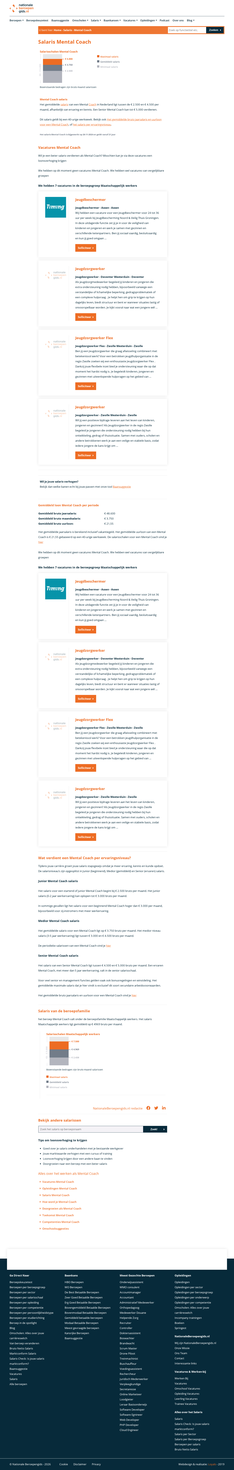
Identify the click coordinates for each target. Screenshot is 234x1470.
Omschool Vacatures (187, 1388)
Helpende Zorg (129, 1318)
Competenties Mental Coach (60, 1222)
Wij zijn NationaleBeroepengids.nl (195, 1343)
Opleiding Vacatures (187, 1393)
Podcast (164, 20)
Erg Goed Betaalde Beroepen (83, 1302)
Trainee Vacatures (186, 1404)
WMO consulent (129, 1287)
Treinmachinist (129, 1358)
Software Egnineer (131, 1414)
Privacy (96, 1464)
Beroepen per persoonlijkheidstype (31, 1313)
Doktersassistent (130, 1333)
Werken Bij (181, 1378)
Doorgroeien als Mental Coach (61, 1208)
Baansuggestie (60, 20)
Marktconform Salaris (23, 1353)
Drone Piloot (127, 1353)
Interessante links (186, 1363)
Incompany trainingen (188, 1318)
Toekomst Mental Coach (58, 1215)
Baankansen (111, 20)
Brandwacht (127, 1343)
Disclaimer (79, 1464)
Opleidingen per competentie (193, 1302)
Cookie (63, 1464)
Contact (179, 1358)
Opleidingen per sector (189, 1287)
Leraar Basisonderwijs (133, 1404)
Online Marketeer (131, 1394)
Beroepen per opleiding (24, 1302)
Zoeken (213, 30)
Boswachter (127, 1338)
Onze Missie (182, 1348)
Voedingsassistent (131, 1369)
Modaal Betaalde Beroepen (81, 1323)
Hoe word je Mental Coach (59, 1202)
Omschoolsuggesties (55, 1228)
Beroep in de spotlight (23, 1323)
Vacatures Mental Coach (58, 1182)
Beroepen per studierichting (27, 1318)
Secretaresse (128, 1389)
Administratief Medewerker (137, 1302)
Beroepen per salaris (187, 1444)
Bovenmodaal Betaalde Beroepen (85, 1313)
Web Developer (129, 1420)
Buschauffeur (128, 1363)
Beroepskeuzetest (37, 20)
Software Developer (132, 1409)
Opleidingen (147, 20)
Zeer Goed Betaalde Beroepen (84, 1297)
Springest (180, 1328)
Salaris (95, 20)
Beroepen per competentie (26, 1307)
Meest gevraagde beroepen (82, 1328)
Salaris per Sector (185, 1434)
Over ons (178, 20)
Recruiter (125, 1323)
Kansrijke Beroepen (77, 1333)
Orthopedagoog (129, 1307)
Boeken (179, 1323)
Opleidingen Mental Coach (59, 1188)
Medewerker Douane (133, 1313)
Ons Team (181, 1353)
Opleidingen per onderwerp (192, 1297)
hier (40, 542)
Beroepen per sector (22, 1292)
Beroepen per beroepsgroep (27, 1287)
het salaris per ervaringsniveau (92, 124)
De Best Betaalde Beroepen (82, 1292)
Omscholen (79, 20)
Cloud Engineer (129, 1430)
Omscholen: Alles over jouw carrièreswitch (27, 1335)
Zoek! (153, 1129)
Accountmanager (130, 1292)
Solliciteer (84, 248)
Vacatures (129, 20)
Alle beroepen (18, 1384)
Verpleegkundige (130, 1384)
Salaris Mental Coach (56, 1195)
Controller (126, 1328)
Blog (189, 20)
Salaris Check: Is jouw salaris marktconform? (27, 1361)
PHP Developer (129, 1425)
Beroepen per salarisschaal (26, 1297)
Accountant (127, 1297)
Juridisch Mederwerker (134, 1379)
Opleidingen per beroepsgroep (194, 1292)
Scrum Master (128, 1348)
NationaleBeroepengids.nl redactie (118, 1108)
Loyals (212, 1464)
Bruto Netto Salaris (21, 1348)
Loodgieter (126, 1399)
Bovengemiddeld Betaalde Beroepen (87, 1307)
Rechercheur (128, 1374)
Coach (92, 104)
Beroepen (15, 20)
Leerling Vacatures (186, 1399)
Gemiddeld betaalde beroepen (84, 1318)
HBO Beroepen (74, 1282)
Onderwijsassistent (131, 1282)
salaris (64, 104)
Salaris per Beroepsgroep (190, 1439)
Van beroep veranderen (24, 1343)
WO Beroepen (73, 1287)
